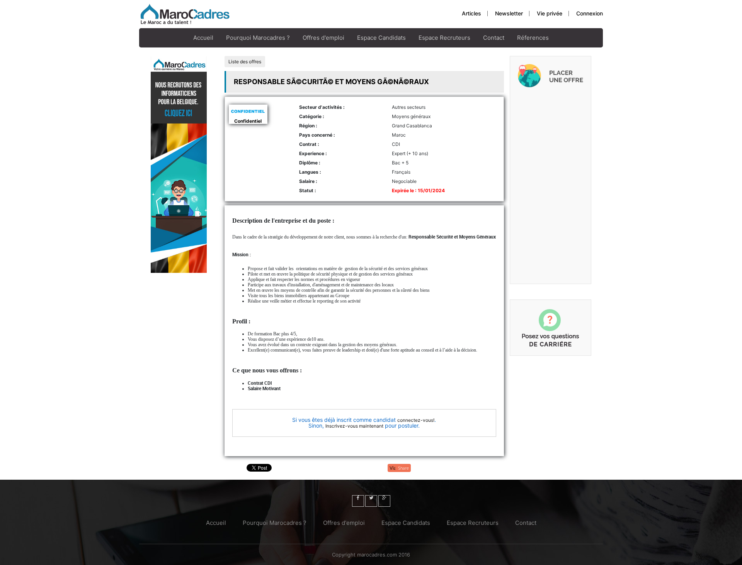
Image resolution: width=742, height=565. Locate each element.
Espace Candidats (381, 37)
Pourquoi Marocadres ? (258, 37)
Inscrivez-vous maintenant (354, 426)
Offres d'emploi (323, 37)
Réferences (533, 37)
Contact (493, 37)
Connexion (589, 13)
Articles (471, 13)
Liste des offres (244, 61)
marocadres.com (377, 554)
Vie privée (549, 13)
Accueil (203, 37)
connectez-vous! (415, 420)
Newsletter (509, 13)
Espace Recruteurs (444, 37)
